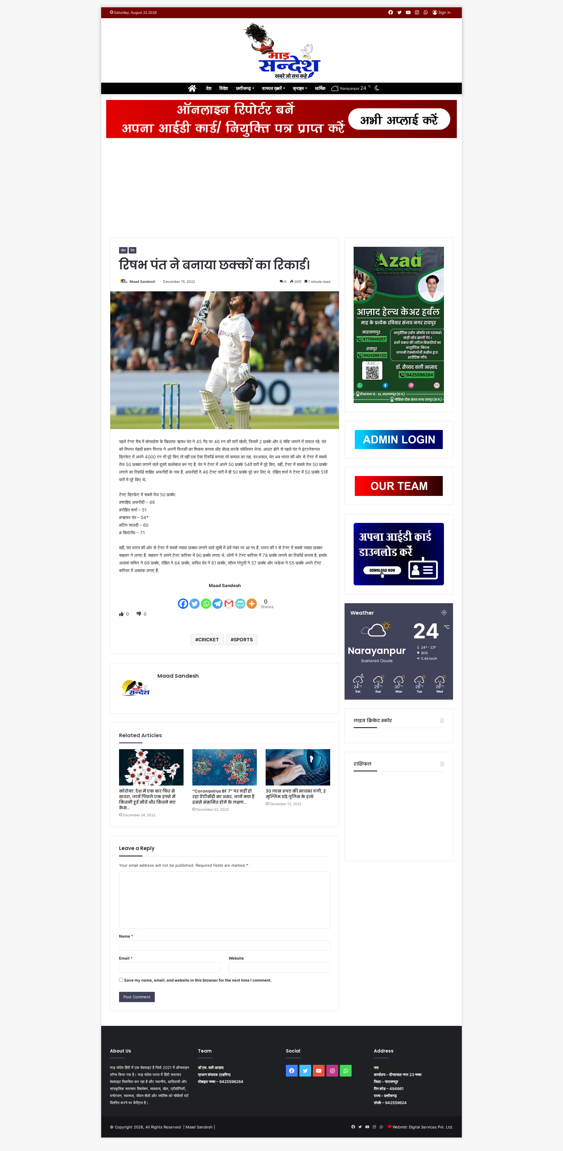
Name (126, 936)
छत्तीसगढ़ (243, 88)
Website (236, 958)
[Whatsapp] (206, 600)
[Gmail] (229, 600)
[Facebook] (183, 600)
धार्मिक (320, 88)
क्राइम (298, 88)
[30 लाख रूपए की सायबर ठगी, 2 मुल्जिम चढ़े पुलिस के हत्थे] (298, 767)
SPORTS (243, 639)
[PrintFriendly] (240, 600)
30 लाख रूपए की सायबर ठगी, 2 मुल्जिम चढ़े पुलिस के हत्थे (296, 794)
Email (126, 958)
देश (208, 88)
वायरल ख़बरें (272, 88)
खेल (123, 250)
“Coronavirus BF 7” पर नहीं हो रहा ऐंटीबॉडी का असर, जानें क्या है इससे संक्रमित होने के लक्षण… (223, 796)
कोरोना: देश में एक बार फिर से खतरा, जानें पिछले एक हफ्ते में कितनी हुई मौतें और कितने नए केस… (147, 799)
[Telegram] (217, 600)
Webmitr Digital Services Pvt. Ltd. (423, 1127)
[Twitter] (194, 600)
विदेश (223, 88)
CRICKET (208, 639)
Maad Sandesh (142, 281)
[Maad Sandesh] (281, 50)
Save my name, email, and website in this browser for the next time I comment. (198, 980)
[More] (252, 600)
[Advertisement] (281, 188)
